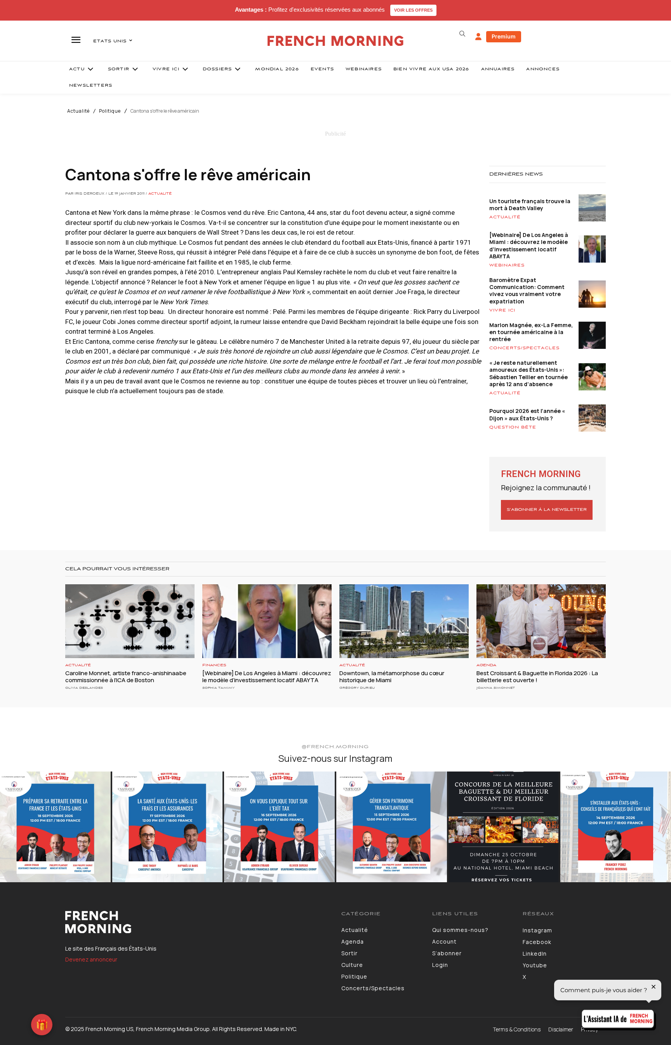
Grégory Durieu (357, 688)
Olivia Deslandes (84, 688)
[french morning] (336, 41)
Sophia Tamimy (218, 688)
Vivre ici (502, 310)
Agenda (486, 665)
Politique (110, 111)
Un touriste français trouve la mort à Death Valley (529, 204)
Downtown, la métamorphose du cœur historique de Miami (391, 676)
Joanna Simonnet (495, 688)
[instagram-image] (55, 827)
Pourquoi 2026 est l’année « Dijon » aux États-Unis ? (527, 414)
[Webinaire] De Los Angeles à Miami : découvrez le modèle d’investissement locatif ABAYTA (528, 245)
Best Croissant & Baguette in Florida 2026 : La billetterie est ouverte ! (537, 676)
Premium (504, 36)
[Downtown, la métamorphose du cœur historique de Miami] (404, 621)
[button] (462, 34)
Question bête (512, 427)
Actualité (78, 111)
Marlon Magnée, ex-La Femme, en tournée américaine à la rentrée (531, 332)
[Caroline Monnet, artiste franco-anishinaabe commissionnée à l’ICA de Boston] (130, 621)
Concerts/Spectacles (524, 348)
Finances (214, 665)
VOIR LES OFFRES (413, 10)
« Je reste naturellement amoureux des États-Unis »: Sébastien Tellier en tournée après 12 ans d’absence (528, 373)
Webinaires (507, 265)
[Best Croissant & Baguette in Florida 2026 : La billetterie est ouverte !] (541, 621)
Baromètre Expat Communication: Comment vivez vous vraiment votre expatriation (527, 290)
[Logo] (197, 922)
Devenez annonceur (91, 959)
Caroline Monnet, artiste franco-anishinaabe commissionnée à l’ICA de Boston (125, 676)
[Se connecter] (478, 36)
